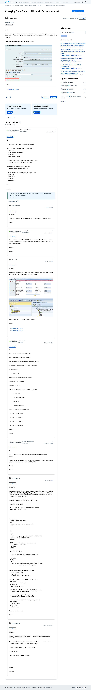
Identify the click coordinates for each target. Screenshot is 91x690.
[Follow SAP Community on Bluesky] (80, 687)
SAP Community (8, 5)
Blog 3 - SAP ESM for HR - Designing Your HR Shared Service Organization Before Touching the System (73, 51)
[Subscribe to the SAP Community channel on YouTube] (82, 687)
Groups (34, 2)
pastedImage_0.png (16, 328)
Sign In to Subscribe (78, 11)
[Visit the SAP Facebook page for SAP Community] (77, 687)
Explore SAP (77, 2)
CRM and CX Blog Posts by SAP (69, 46)
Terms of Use (12, 687)
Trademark (33, 687)
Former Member (14, 18)
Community (13, 2)
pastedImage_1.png (13, 89)
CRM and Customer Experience (30, 5)
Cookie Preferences (47, 687)
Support (40, 687)
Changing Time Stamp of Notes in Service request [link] (55, 5)
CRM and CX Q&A (41, 5)
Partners (47, 2)
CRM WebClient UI (9, 24)
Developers (40, 2)
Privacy (6, 687)
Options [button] (85, 11)
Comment (53, 97)
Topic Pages (65, 2)
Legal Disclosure (26, 687)
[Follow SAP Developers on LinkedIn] (85, 687)
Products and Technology (25, 2)
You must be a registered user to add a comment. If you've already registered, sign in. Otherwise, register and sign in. (30, 194)
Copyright (19, 687)
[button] (80, 18)
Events (52, 2)
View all (62, 101)
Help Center (58, 2)
